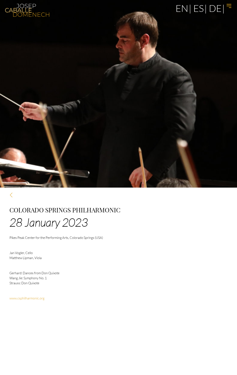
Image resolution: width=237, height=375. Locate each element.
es (198, 8)
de (215, 8)
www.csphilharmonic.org (26, 298)
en (182, 8)
